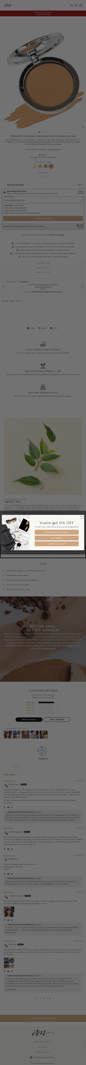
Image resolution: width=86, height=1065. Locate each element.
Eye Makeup (56, 538)
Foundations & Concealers (57, 532)
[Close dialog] (82, 517)
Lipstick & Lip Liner (57, 544)
